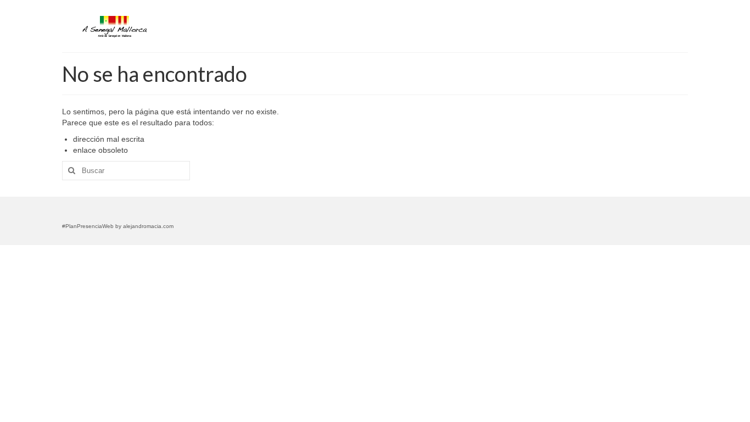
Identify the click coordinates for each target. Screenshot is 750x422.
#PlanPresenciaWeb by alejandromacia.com (117, 226)
